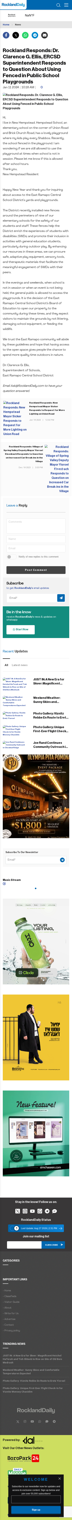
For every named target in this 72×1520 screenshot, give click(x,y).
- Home (7, 1291)
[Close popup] (60, 1478)
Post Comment (36, 570)
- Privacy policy (11, 1330)
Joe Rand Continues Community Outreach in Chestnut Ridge (50, 746)
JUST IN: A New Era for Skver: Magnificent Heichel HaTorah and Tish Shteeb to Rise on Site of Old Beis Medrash (32, 1359)
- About (7, 1308)
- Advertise (9, 1319)
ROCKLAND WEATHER (33, 15)
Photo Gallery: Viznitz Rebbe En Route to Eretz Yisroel (50, 717)
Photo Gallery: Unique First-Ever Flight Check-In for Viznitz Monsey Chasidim (33, 1390)
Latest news (20, 665)
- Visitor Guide (11, 1302)
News (18, 24)
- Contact (8, 1325)
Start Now (21, 629)
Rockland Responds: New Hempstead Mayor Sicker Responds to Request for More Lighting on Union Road (47, 408)
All (6, 665)
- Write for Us (10, 1313)
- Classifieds (9, 1296)
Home (6, 24)
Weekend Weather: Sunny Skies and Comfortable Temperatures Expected (31, 1372)
